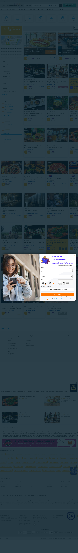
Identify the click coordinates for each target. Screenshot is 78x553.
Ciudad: (43, 274)
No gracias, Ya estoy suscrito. (67, 296)
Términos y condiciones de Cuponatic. (63, 298)
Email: (42, 267)
